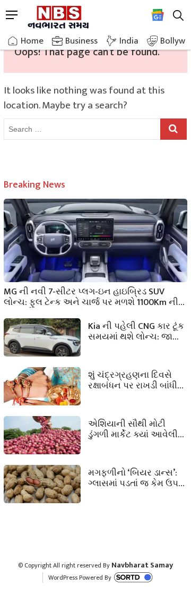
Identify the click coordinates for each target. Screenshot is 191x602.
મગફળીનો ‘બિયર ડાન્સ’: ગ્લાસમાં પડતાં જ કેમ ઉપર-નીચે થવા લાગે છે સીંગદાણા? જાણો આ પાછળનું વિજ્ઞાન (137, 477)
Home (32, 40)
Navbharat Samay (142, 565)
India (128, 40)
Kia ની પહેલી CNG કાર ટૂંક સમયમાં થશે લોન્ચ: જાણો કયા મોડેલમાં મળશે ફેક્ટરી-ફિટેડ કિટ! (136, 330)
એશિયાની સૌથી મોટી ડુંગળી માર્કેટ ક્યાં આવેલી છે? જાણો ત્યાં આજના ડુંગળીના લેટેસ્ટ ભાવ (133, 428)
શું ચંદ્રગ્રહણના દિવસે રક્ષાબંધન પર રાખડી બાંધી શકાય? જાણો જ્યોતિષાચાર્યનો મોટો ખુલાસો (132, 379)
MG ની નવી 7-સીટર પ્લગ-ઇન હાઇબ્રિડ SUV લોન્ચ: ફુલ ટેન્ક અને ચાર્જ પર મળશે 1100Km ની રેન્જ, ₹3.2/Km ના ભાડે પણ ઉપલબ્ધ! (91, 296)
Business (81, 40)
